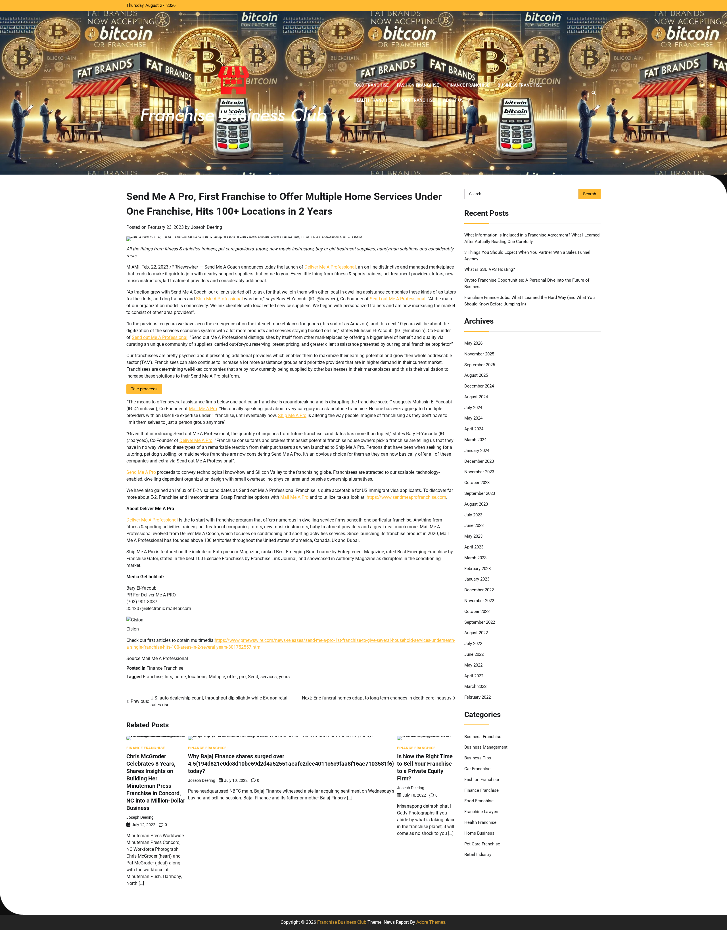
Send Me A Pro (141, 472)
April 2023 (473, 547)
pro (242, 676)
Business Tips (477, 758)
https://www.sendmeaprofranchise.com (406, 497)
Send (253, 676)
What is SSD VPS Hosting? (489, 269)
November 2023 (479, 471)
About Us (453, 100)
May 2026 (473, 343)
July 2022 (473, 643)
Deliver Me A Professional (330, 267)
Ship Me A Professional (219, 298)
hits (168, 676)
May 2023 (473, 536)
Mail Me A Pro (203, 408)
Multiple (217, 676)
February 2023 (477, 568)
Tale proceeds (144, 388)
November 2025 (479, 354)
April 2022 (473, 675)
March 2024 (475, 439)
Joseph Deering (206, 227)
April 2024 (473, 429)
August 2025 (476, 375)
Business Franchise (520, 85)
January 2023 (476, 579)
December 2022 (479, 589)
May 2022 (473, 665)
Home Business (479, 833)
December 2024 (479, 386)
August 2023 (476, 504)
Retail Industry (477, 854)
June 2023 (474, 525)
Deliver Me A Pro (195, 440)
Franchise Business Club (341, 922)
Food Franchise (371, 85)
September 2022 (479, 622)
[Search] (593, 93)
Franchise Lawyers (482, 811)
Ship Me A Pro (292, 415)
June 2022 (474, 654)
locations (197, 676)
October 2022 (477, 611)
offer (232, 676)
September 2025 (479, 364)
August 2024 (476, 396)
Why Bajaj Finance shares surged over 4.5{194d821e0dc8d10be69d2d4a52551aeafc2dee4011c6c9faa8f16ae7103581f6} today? (291, 763)
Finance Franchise (468, 85)
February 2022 (477, 697)
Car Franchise (418, 100)
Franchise (152, 676)
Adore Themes (430, 922)
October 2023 (477, 482)
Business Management (485, 747)
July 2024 (473, 407)
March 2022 (475, 686)
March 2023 (475, 557)
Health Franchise (373, 100)
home (180, 676)
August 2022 (476, 632)
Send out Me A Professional (397, 298)
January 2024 (476, 450)
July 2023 (473, 515)
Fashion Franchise (418, 85)
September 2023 (479, 493)
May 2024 (473, 418)
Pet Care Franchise (482, 844)
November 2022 (479, 600)
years (284, 676)
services (268, 676)
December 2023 (479, 461)
